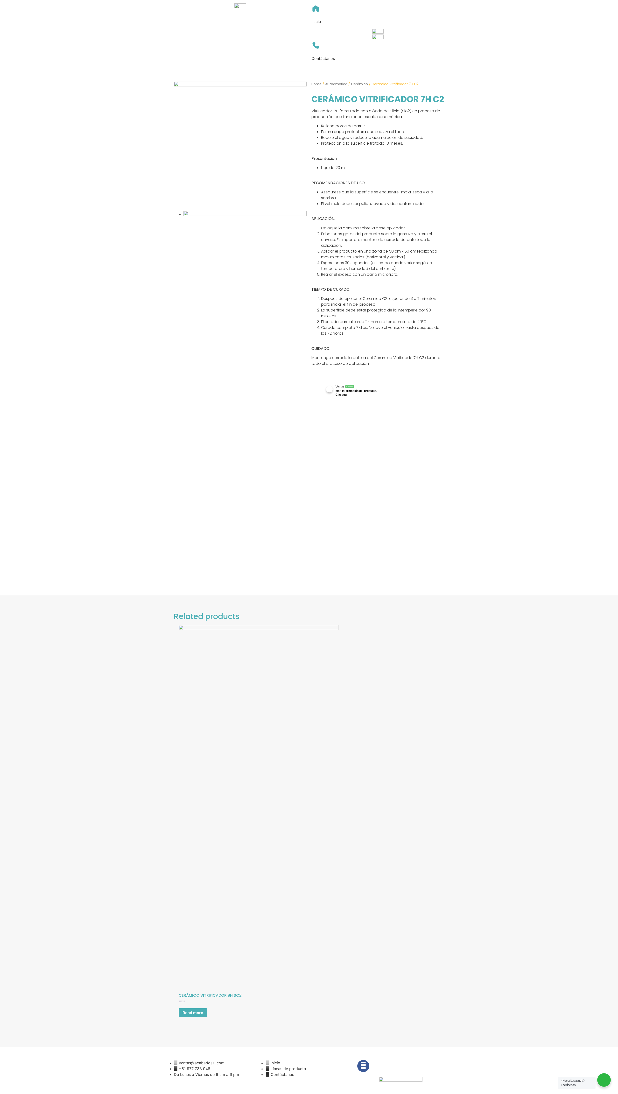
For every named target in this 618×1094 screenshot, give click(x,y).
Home (316, 84)
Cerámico (359, 84)
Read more (193, 1012)
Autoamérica (336, 84)
